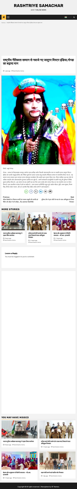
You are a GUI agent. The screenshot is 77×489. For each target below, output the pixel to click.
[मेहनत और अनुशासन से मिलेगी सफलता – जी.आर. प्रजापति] (63, 221)
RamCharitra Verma (18, 71)
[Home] (4, 17)
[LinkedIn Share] (41, 191)
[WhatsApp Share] (26, 191)
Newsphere (45, 487)
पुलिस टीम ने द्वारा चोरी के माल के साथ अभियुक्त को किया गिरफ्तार (58, 199)
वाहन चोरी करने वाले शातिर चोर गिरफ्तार (52, 472)
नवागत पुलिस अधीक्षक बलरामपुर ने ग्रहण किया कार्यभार (12, 234)
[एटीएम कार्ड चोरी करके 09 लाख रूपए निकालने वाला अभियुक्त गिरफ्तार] (38, 221)
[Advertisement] (38, 41)
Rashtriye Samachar (38, 5)
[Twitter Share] (36, 191)
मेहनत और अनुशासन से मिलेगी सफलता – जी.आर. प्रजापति (62, 234)
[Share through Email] (45, 191)
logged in (17, 257)
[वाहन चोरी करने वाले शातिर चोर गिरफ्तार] (57, 461)
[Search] (74, 17)
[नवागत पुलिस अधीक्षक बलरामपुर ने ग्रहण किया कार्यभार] (13, 221)
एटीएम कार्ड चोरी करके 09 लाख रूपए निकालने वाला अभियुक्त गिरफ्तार (37, 235)
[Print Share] (50, 191)
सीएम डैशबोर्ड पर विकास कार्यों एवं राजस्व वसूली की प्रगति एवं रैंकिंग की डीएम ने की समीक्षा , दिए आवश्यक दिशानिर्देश (20, 199)
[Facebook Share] (31, 191)
